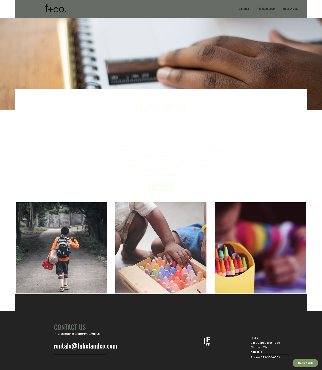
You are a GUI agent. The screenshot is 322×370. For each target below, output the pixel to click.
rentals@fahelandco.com (85, 345)
